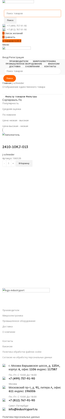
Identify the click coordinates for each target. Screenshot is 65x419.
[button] (24, 163)
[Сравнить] (6, 140)
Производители (10, 310)
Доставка (7, 326)
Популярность (10, 103)
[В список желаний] (15, 140)
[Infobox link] (32, 26)
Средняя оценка (11, 108)
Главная (7, 83)
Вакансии (7, 346)
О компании (8, 331)
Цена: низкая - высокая (15, 120)
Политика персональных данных (21, 416)
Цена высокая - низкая (15, 126)
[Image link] (26, 295)
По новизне (9, 114)
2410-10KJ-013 (15, 147)
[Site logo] (18, 4)
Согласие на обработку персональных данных (27, 357)
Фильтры (31, 96)
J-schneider (8, 154)
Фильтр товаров (15, 96)
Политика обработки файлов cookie (21, 351)
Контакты (7, 341)
